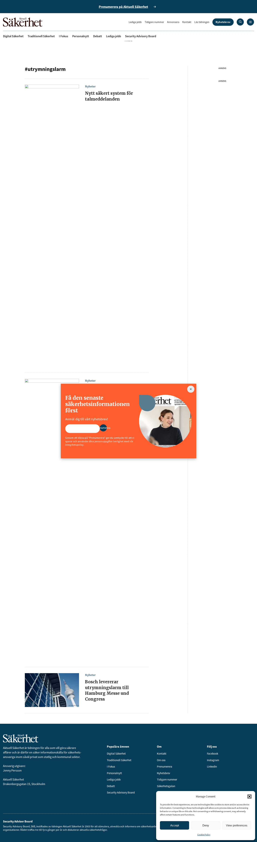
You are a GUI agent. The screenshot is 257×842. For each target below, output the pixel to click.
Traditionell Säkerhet (41, 36)
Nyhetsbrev (223, 22)
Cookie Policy (203, 834)
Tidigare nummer (154, 22)
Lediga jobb (135, 22)
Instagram (213, 760)
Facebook (212, 753)
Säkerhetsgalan (166, 786)
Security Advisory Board (140, 36)
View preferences (236, 825)
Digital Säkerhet (13, 36)
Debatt (97, 36)
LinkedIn (212, 766)
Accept (174, 825)
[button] (249, 796)
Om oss (161, 760)
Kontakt (186, 22)
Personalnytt (80, 36)
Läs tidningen (201, 22)
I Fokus (63, 36)
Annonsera (173, 22)
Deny (205, 825)
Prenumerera (164, 766)
